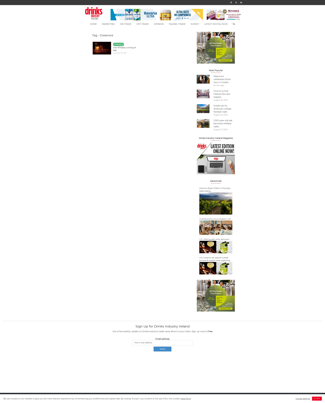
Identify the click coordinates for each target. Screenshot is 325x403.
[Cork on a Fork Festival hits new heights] (205, 94)
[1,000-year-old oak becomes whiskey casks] (205, 123)
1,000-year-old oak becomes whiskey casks (223, 123)
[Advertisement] (76, 375)
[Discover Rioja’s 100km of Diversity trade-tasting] (215, 203)
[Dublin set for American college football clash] (205, 108)
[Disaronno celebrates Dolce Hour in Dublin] (205, 79)
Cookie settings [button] (303, 399)
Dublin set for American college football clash (222, 109)
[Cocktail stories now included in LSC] (215, 227)
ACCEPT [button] (317, 399)
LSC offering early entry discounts (214, 239)
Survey (195, 24)
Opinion (159, 24)
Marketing (108, 24)
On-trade (125, 24)
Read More (186, 399)
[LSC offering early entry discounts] (215, 247)
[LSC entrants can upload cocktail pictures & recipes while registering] (215, 268)
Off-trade (142, 24)
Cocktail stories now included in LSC (215, 219)
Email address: (162, 339)
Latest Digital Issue (216, 24)
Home (93, 24)
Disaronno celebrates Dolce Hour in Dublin (222, 79)
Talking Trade (177, 24)
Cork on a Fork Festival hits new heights (222, 94)
